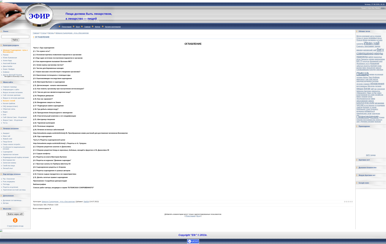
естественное (369, 105)
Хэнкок (381, 117)
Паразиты (364, 59)
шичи (370, 57)
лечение (375, 81)
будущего (374, 109)
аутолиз (379, 40)
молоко (359, 68)
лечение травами (363, 84)
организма (379, 103)
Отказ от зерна (362, 38)
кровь (379, 66)
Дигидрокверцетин (363, 98)
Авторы (51, 33)
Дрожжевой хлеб (376, 61)
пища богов (363, 88)
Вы (375, 93)
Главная (87, 27)
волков (373, 66)
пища (362, 73)
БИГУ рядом (371, 155)
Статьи (43, 33)
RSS (382, 8)
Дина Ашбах (7, 66)
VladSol (86, 201)
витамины (372, 40)
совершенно (365, 53)
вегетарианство (369, 120)
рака (373, 98)
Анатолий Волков (9, 63)
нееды (378, 53)
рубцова (359, 120)
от (371, 107)
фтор (358, 59)
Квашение (374, 63)
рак (375, 89)
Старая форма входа (15, 226)
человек (359, 77)
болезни (378, 121)
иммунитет (360, 79)
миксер (378, 68)
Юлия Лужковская (10, 58)
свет (358, 121)
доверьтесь (375, 91)
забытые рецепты (363, 66)
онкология (381, 89)
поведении (376, 113)
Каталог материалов (113, 27)
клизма (371, 59)
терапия (364, 96)
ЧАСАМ (360, 105)
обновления (377, 83)
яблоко (365, 40)
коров (374, 107)
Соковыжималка (362, 69)
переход (379, 120)
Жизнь (365, 77)
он (373, 93)
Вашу (369, 93)
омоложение (362, 101)
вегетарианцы (361, 86)
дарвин (372, 74)
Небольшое (360, 109)
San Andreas (374, 77)
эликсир (359, 107)
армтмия (379, 69)
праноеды (362, 56)
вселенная (379, 74)
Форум (97, 27)
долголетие (371, 68)
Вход (78, 27)
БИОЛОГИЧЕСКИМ (365, 103)
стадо (368, 109)
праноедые (377, 57)
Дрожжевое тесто (363, 63)
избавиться (369, 111)
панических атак (363, 113)
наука (370, 96)
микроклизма (380, 59)
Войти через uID (15, 214)
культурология (361, 95)
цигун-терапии (375, 36)
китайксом (379, 95)
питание (378, 86)
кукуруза (365, 61)
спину (379, 93)
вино (364, 68)
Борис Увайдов (8, 69)
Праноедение (367, 117)
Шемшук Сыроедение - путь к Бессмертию (72, 33)
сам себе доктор (371, 79)
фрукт (379, 38)
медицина (360, 111)
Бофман (6, 72)
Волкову (366, 107)
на (369, 95)
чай (372, 89)
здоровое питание (367, 121)
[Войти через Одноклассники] (15, 220)
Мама (358, 96)
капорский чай (369, 50)
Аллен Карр (7, 60)
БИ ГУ (359, 61)
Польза (359, 40)
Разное (5, 55)
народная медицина (364, 81)
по (376, 105)
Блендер (372, 69)
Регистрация (66, 27)
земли (371, 101)
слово (372, 95)
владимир (381, 105)
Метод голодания (363, 36)
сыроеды (359, 44)
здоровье (372, 38)
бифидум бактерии (363, 91)
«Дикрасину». (361, 93)
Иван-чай (371, 43)
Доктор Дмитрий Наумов (12, 75)
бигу (380, 49)
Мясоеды (371, 86)
